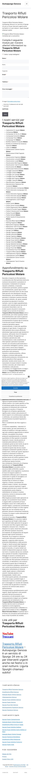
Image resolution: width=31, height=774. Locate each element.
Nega (15, 392)
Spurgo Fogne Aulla (8, 744)
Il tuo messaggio (7, 89)
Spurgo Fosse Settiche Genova (11, 700)
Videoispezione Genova (9, 697)
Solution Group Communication (17, 766)
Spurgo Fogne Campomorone (11, 719)
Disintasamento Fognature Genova (12, 707)
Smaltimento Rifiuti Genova (10, 692)
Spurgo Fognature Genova (10, 710)
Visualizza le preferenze (15, 396)
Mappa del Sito (6, 754)
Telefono (5, 82)
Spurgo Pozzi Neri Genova (10, 705)
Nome (3, 64)
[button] (28, 376)
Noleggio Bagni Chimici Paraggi (11, 734)
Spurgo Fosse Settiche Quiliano (11, 727)
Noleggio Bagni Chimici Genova (11, 694)
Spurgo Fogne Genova (9, 702)
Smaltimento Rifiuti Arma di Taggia (12, 724)
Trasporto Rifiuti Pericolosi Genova (12, 689)
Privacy (4, 756)
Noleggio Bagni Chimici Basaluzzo (12, 722)
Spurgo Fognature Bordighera (11, 737)
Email (4, 74)
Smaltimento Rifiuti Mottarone (11, 739)
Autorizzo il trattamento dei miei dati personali (13, 105)
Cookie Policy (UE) (7, 759)
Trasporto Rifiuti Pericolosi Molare (12, 645)
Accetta (15, 388)
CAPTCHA (5, 109)
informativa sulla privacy (13, 101)
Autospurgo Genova (11, 4)
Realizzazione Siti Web (19, 765)
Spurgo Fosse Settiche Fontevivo (12, 742)
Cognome (4, 71)
